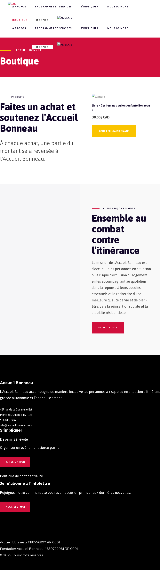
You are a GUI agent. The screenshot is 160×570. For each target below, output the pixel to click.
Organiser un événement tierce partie (30, 447)
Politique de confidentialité (21, 476)
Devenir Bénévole (14, 439)
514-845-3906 (8, 420)
